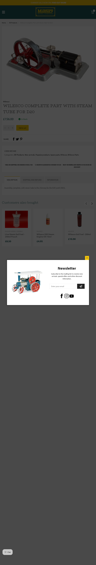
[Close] (87, 258)
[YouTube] (71, 296)
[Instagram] (66, 296)
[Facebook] (61, 296)
